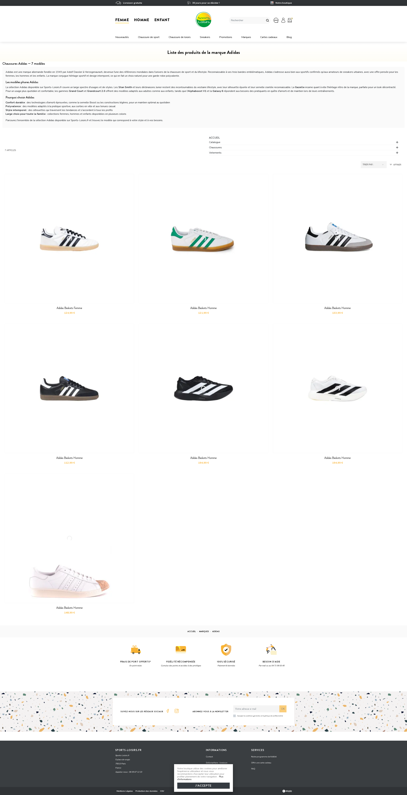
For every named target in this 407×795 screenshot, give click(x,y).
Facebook (168, 711)
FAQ (253, 769)
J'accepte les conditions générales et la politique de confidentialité (260, 716)
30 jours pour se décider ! (205, 2)
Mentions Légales (125, 791)
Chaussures (215, 147)
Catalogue (214, 142)
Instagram (176, 711)
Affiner (397, 164)
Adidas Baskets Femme (69, 308)
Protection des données (146, 791)
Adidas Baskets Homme (203, 308)
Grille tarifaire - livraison (216, 762)
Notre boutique (283, 2)
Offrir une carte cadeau (261, 762)
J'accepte (203, 786)
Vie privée (145, 681)
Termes (155, 681)
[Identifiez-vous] (283, 20)
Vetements (215, 152)
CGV (162, 791)
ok (283, 709)
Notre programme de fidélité (263, 756)
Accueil (214, 138)
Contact (209, 756)
